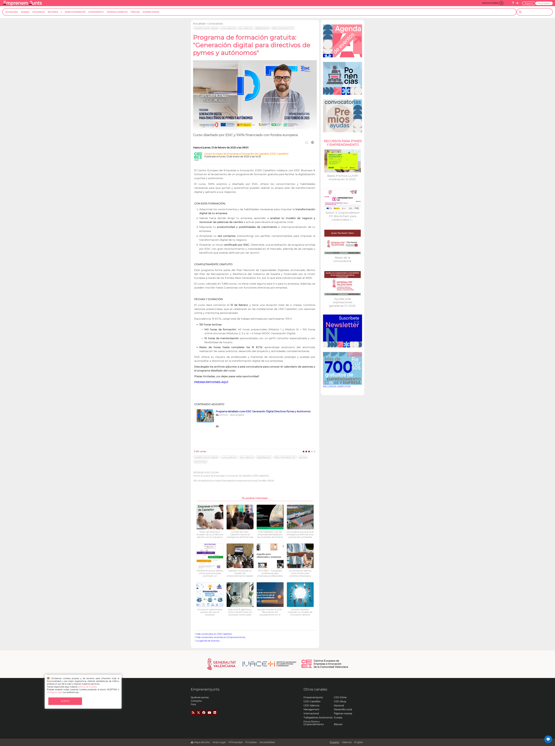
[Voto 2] (306, 451)
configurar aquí (54, 692)
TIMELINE (135, 12)
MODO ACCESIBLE (490, 3)
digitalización (262, 28)
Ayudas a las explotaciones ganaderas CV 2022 (342, 302)
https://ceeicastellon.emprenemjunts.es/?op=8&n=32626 (244, 480)
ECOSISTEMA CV (96, 12)
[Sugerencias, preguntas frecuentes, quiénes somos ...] (513, 3)
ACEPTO (65, 701)
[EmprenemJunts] (22, 4)
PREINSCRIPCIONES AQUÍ (211, 382)
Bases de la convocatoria (342, 259)
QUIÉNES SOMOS (151, 12)
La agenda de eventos (208, 640)
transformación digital (206, 28)
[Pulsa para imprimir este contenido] (312, 142)
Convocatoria (215, 23)
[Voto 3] (309, 451)
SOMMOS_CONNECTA (117, 12)
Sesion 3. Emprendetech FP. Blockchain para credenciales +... (342, 216)
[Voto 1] (303, 451)
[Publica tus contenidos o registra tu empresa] (517, 3)
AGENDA (25, 12)
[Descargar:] (255, 430)
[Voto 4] (312, 451)
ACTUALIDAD (11, 12)
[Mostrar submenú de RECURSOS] (61, 14)
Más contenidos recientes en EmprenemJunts (220, 637)
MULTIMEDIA (38, 12)
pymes (303, 457)
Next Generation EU (282, 28)
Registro (529, 3)
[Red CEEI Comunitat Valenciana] (325, 667)
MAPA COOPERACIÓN (75, 12)
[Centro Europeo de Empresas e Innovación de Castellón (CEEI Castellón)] (198, 160)
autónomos (200, 461)
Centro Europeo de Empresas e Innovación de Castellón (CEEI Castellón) (246, 153)
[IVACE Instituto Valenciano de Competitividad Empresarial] (251, 664)
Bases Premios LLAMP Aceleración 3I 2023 (342, 177)
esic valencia (245, 28)
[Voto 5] (314, 451)
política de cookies (87, 687)
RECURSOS (53, 12)
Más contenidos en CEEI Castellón (214, 634)
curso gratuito (228, 28)
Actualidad (199, 23)
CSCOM (215, 472)
